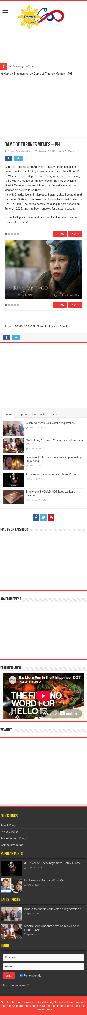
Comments (39, 414)
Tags (54, 414)
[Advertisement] (43, 44)
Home (7, 73)
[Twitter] (43, 517)
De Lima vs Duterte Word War (44, 880)
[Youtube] (51, 517)
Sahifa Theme (10, 1002)
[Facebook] (36, 517)
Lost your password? (16, 985)
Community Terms (12, 844)
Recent (8, 414)
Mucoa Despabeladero (19, 151)
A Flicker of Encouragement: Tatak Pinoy (51, 474)
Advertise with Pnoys (14, 838)
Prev (61, 233)
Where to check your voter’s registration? (51, 423)
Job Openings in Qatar (21, 66)
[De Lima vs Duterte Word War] (11, 885)
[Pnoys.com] (44, 16)
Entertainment (22, 73)
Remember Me (32, 975)
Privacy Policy (10, 831)
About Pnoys (9, 825)
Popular (22, 414)
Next (75, 233)
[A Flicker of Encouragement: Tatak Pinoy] (11, 868)
